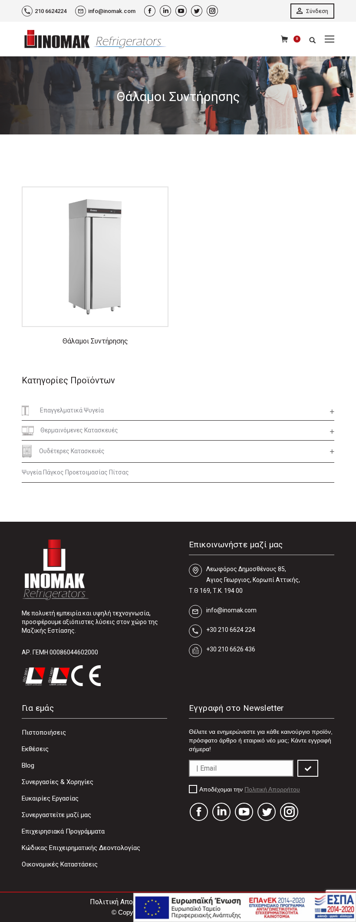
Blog (28, 765)
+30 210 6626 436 (230, 649)
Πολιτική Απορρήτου (272, 789)
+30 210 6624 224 (230, 629)
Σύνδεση (316, 11)
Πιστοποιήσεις (44, 732)
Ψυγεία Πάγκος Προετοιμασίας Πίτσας (75, 472)
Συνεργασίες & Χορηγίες (57, 782)
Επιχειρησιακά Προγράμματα (63, 831)
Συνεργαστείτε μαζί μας (56, 815)
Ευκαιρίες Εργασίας (50, 798)
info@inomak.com (111, 11)
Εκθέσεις (35, 749)
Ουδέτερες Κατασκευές (72, 451)
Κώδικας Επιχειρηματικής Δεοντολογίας (81, 848)
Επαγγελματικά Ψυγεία (72, 410)
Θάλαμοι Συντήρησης (95, 341)
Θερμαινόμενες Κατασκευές (79, 430)
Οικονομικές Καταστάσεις (60, 864)
